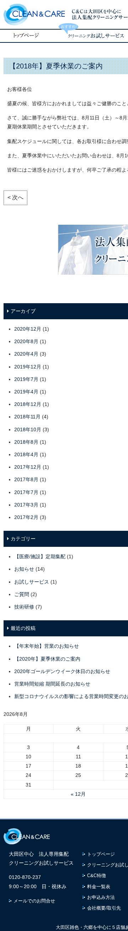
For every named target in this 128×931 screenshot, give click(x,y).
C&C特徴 (96, 875)
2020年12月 (27, 329)
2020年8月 (26, 341)
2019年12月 (27, 367)
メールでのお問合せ (34, 901)
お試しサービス (31, 582)
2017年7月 (26, 492)
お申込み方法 (101, 897)
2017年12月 (27, 467)
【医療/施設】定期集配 (39, 556)
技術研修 (24, 607)
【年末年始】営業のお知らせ (46, 646)
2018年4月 (26, 454)
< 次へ (15, 197)
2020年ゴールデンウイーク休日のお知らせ (62, 671)
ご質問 (21, 594)
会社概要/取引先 (104, 908)
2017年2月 (26, 517)
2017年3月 (26, 505)
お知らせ (24, 569)
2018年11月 (27, 416)
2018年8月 (26, 442)
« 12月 (78, 794)
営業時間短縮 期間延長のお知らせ (52, 684)
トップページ (101, 854)
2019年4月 (26, 392)
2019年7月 (26, 379)
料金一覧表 (98, 886)
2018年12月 (27, 404)
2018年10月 (27, 429)
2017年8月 (26, 479)
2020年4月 (26, 354)
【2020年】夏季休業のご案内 (47, 659)
